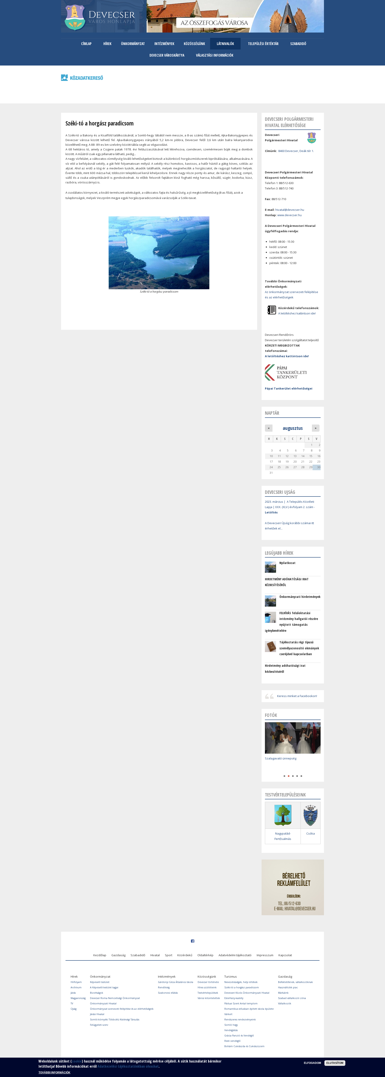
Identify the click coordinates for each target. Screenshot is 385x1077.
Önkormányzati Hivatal (103, 1003)
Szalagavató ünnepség (280, 758)
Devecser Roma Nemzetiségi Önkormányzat (115, 998)
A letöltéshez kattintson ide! (297, 313)
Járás (73, 992)
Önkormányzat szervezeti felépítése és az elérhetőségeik (122, 1008)
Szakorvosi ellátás (168, 992)
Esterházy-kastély (233, 998)
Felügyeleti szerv (99, 1024)
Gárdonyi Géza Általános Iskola (175, 982)
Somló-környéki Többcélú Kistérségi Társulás (114, 1019)
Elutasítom (334, 1063)
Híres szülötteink (207, 987)
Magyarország (78, 998)
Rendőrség (164, 987)
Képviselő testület (99, 982)
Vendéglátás (231, 1030)
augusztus (293, 428)
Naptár (272, 413)
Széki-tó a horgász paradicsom (241, 987)
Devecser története (208, 982)
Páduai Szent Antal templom (241, 1003)
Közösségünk (194, 43)
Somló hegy (231, 1024)
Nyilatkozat (287, 563)
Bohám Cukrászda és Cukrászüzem (244, 1046)
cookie (77, 1061)
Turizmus (230, 976)
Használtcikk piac (288, 987)
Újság (73, 1008)
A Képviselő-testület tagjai (104, 987)
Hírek (107, 43)
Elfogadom (312, 1063)
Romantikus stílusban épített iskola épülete (249, 1008)
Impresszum (265, 955)
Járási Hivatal (97, 1014)
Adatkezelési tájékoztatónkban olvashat (128, 1066)
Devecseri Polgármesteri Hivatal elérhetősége (289, 122)
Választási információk (214, 55)
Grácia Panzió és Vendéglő (239, 1035)
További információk (54, 1072)
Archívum (76, 987)
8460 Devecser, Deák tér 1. (296, 151)
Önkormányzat (133, 43)
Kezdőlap (99, 955)
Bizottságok (96, 992)
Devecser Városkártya (166, 55)
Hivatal (155, 955)
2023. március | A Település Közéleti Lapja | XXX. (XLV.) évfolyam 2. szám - (290, 507)
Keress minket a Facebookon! (297, 696)
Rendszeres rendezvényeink (240, 1019)
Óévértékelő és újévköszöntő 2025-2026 (292, 765)
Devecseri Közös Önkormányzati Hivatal (246, 992)
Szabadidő (298, 43)
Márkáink (283, 992)
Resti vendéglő (232, 1040)
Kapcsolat (285, 955)
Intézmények (164, 43)
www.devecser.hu (289, 215)
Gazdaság (118, 955)
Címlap (86, 43)
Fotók (271, 715)
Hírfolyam (76, 982)
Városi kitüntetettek (209, 998)
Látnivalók (225, 43)
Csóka (310, 833)
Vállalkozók (284, 1003)
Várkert (228, 1014)
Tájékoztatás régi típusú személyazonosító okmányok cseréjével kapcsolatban (299, 648)
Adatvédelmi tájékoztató (235, 955)
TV (72, 1003)
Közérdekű (184, 955)
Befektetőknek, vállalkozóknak (295, 982)
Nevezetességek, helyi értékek (241, 982)
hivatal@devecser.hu (289, 210)
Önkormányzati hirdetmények (299, 597)
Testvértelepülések (208, 992)
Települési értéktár (263, 43)
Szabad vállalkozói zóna (292, 998)
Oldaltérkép (205, 955)
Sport (168, 955)
